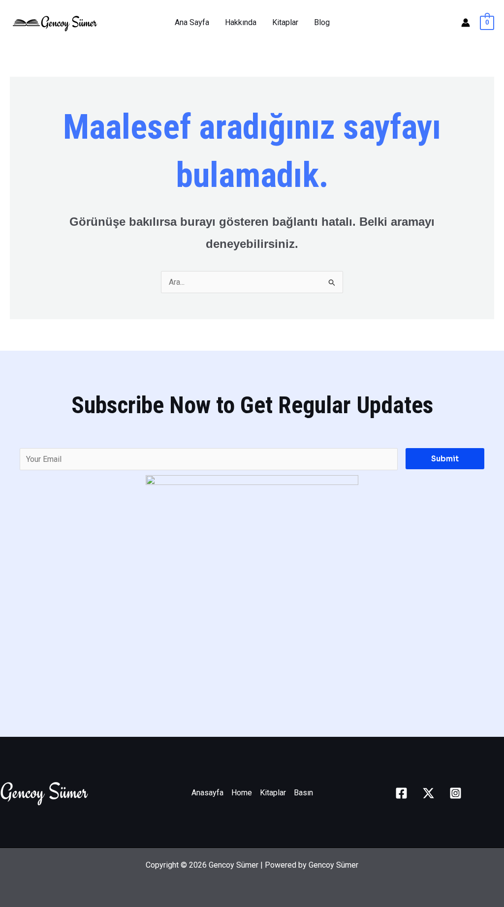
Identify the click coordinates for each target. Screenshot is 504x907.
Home (241, 792)
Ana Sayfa (192, 22)
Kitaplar (285, 22)
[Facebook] (401, 793)
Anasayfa (207, 792)
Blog (322, 22)
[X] (428, 793)
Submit (445, 458)
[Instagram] (455, 793)
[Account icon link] (465, 22)
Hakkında (240, 22)
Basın (303, 792)
